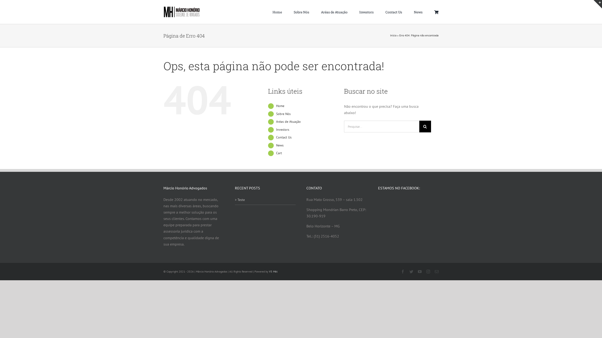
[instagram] (428, 271)
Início (393, 35)
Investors (282, 129)
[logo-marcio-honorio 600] (181, 8)
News (280, 145)
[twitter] (411, 271)
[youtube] (420, 271)
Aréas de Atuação (288, 121)
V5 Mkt (273, 271)
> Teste (240, 200)
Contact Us (284, 137)
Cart (279, 153)
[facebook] (403, 271)
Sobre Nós (283, 114)
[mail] (437, 271)
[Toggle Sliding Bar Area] (598, 4)
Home (280, 106)
